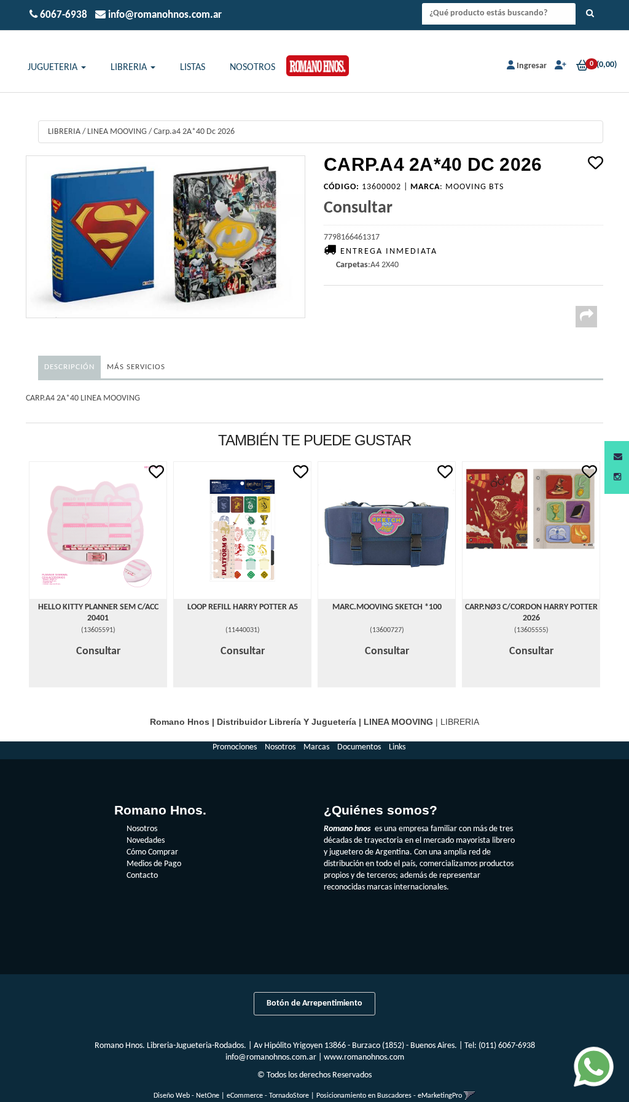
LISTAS (192, 67)
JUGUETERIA (54, 67)
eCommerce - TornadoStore (268, 1096)
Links (397, 747)
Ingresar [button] (532, 66)
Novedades (146, 840)
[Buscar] (590, 14)
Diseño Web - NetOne (186, 1096)
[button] (618, 457)
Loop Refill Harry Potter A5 (242, 607)
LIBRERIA (130, 67)
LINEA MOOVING (117, 131)
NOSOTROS (252, 67)
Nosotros (280, 747)
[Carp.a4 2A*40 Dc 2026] (165, 237)
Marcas (316, 747)
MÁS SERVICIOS (136, 367)
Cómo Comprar (152, 852)
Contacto (142, 875)
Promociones (235, 747)
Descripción (69, 367)
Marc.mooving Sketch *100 (387, 607)
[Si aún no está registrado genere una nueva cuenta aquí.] (559, 66)
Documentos (359, 747)
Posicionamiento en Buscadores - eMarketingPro (389, 1096)
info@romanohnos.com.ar (270, 1057)
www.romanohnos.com (364, 1057)
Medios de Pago (154, 864)
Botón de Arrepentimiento (314, 1003)
